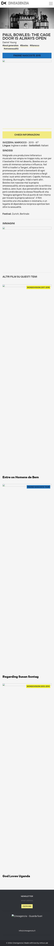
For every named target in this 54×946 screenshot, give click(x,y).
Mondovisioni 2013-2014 (38, 686)
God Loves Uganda (16, 876)
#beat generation (11, 45)
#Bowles (24, 45)
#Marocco (34, 45)
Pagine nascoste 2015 (27, 55)
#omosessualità (11, 48)
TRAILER (27, 18)
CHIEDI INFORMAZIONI (27, 134)
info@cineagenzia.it (27, 931)
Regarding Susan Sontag (21, 676)
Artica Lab (43, 943)
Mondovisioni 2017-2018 (38, 287)
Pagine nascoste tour (38, 487)
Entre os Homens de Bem (21, 477)
